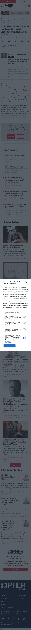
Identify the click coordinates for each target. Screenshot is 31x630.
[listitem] (15, 312)
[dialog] (15, 315)
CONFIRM (9, 345)
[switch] (24, 317)
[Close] (27, 282)
